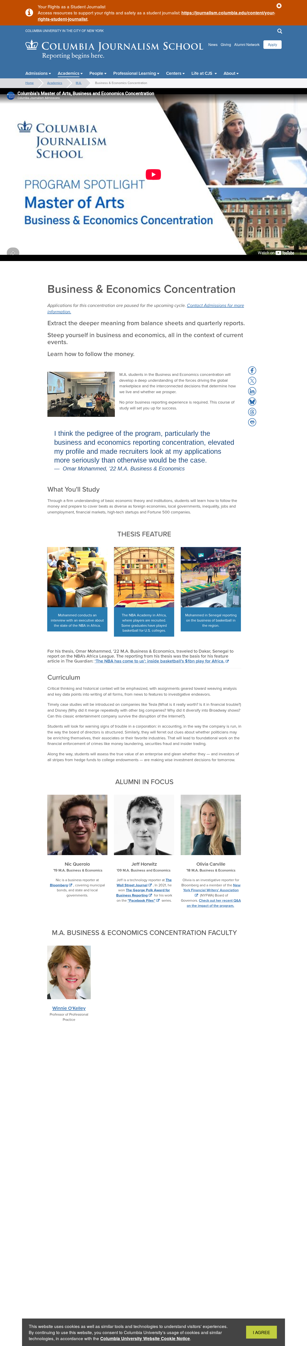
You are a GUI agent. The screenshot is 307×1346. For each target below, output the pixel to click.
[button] (279, 6)
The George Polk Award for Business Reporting (143, 892)
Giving (226, 44)
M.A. (79, 83)
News (213, 44)
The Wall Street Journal (144, 882)
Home (29, 83)
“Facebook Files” (141, 900)
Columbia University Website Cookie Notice (145, 1338)
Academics (54, 83)
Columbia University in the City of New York (64, 30)
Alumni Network (247, 44)
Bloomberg (59, 885)
